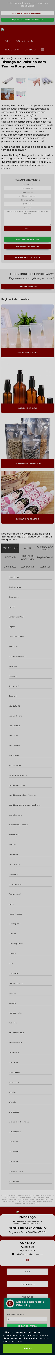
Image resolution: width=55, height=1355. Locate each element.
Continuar (27, 1348)
